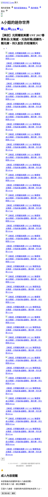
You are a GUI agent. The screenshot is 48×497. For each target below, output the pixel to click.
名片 (21, 29)
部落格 (14, 29)
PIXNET (15, 463)
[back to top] (3, 459)
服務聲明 (29, 466)
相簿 (6, 29)
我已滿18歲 (6, 493)
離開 (13, 493)
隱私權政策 (20, 466)
